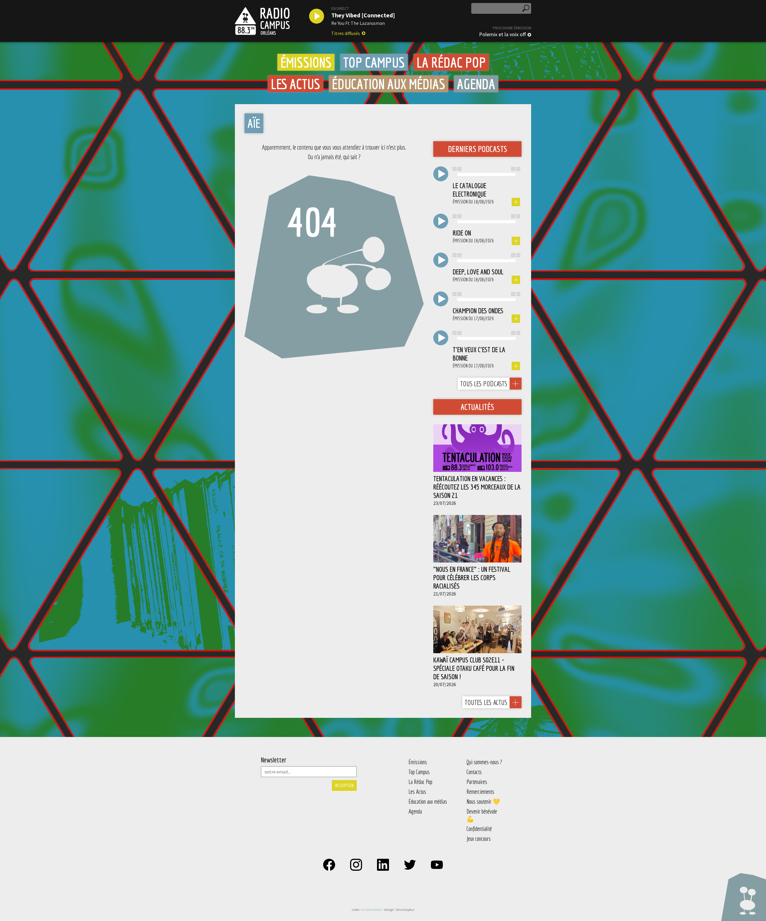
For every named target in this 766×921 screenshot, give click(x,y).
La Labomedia (371, 909)
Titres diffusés (345, 33)
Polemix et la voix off (502, 34)
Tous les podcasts (483, 383)
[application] (486, 175)
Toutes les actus (486, 702)
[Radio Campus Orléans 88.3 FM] (262, 21)
